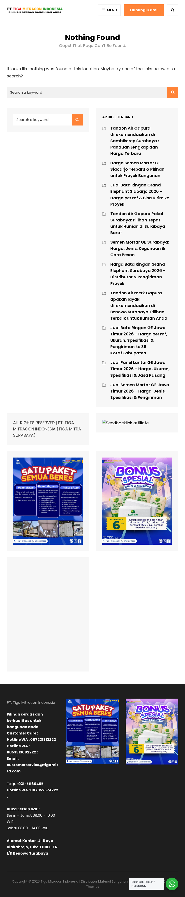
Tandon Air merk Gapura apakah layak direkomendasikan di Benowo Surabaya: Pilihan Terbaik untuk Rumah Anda (138, 305)
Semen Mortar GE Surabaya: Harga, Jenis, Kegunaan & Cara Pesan (139, 248)
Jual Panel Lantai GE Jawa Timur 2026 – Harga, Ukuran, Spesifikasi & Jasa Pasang (140, 369)
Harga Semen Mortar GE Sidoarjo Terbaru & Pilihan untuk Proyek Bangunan (137, 169)
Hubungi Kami (143, 10)
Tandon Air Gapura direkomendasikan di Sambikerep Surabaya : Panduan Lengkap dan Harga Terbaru (134, 140)
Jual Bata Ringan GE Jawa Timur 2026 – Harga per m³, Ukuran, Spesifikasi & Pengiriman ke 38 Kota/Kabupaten (138, 340)
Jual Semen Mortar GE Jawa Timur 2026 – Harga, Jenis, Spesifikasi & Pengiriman (139, 391)
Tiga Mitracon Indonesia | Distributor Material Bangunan (84, 881)
